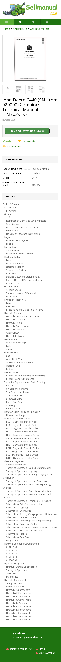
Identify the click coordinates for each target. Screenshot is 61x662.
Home (6, 28)
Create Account (47, 652)
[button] (7, 22)
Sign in (42, 648)
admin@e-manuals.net (21, 648)
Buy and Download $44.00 (27, 130)
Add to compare (14, 146)
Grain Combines (40, 28)
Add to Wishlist (29, 141)
